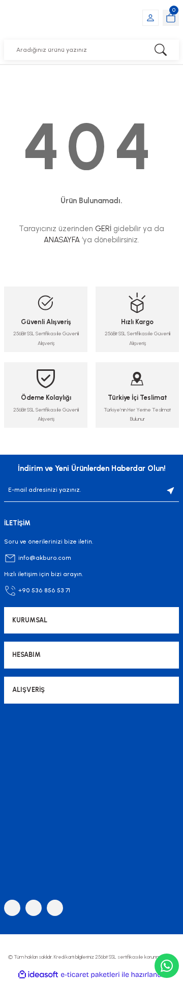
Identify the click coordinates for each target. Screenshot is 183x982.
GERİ (103, 228)
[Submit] (171, 490)
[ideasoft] (38, 974)
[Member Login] (150, 18)
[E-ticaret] (90, 974)
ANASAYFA (62, 239)
